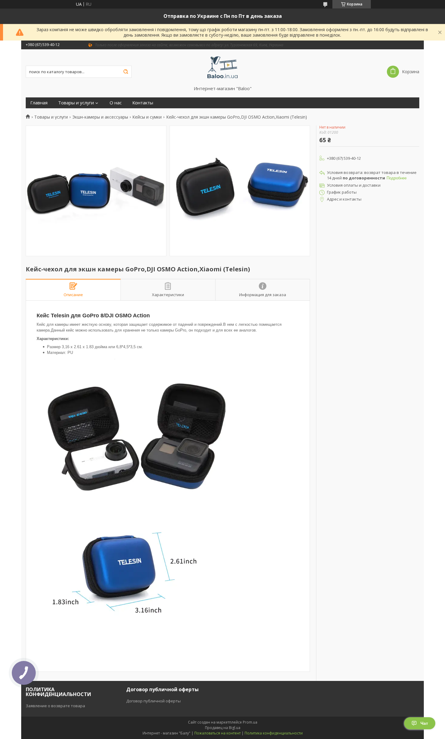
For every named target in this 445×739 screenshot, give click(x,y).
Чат (424, 723)
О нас (116, 102)
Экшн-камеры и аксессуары (100, 117)
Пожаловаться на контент (217, 733)
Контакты (142, 102)
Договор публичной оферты (153, 701)
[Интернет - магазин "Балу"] (223, 67)
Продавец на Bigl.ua (222, 727)
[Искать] (126, 72)
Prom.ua (250, 722)
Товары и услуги (76, 102)
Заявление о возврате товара (55, 705)
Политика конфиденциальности (274, 733)
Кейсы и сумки (147, 117)
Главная (39, 102)
